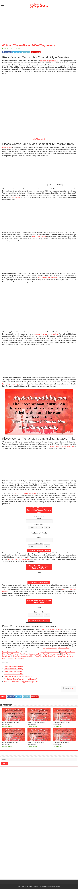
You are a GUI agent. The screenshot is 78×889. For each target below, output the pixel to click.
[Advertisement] (39, 23)
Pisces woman (7, 147)
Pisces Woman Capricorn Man (45, 656)
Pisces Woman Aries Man (10, 652)
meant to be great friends (49, 61)
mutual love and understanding (46, 334)
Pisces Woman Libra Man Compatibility (61, 743)
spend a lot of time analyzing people (62, 446)
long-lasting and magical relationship (56, 648)
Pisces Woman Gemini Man (50, 652)
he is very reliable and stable (48, 278)
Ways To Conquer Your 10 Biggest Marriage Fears (21, 682)
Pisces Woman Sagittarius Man (22, 656)
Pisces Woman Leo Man (15, 654)
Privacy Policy (56, 886)
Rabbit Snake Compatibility (13, 671)
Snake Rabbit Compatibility (13, 674)
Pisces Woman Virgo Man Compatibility (35, 743)
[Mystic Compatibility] (39, 5)
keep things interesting (10, 384)
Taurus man (16, 197)
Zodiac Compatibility (8, 48)
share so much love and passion (19, 559)
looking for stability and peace (25, 493)
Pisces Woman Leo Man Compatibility (10, 743)
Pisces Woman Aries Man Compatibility (10, 723)
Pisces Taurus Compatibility (13, 666)
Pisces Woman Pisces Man (15, 658)
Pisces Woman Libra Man (51, 654)
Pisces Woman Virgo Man (32, 654)
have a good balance (39, 237)
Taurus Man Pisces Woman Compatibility (18, 676)
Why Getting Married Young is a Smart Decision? (20, 679)
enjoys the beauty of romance (51, 629)
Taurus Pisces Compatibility (13, 669)
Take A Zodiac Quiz (39, 139)
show (71, 688)
